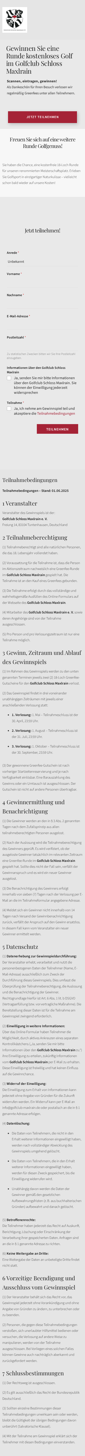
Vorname (14, 274)
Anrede (13, 253)
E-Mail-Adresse (18, 316)
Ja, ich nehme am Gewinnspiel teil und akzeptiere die (44, 411)
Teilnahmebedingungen (56, 413)
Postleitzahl (16, 337)
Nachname (15, 295)
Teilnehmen (57, 429)
